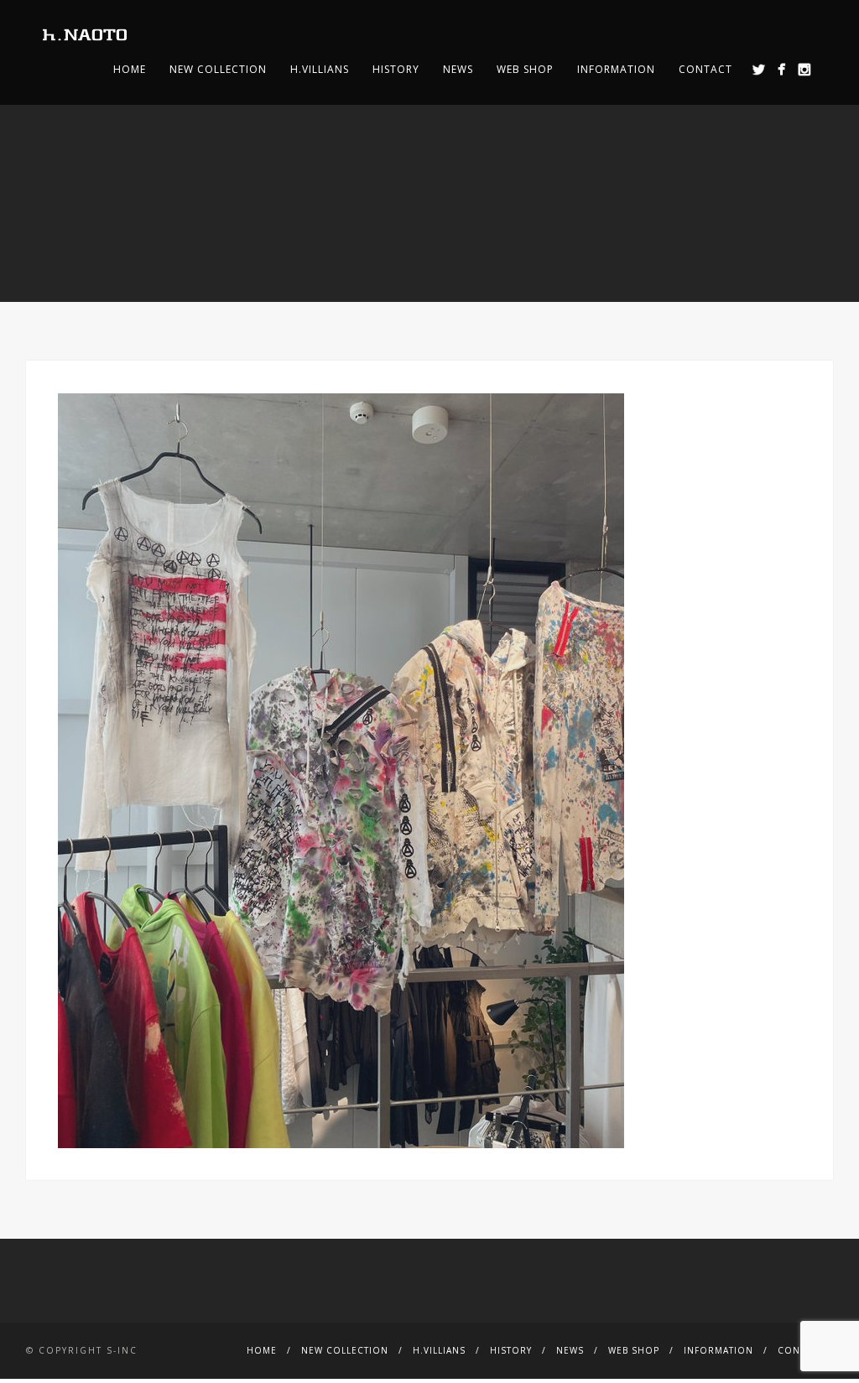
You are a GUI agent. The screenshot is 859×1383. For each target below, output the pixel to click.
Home (129, 69)
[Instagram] (804, 69)
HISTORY (395, 69)
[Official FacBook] (781, 69)
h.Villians (319, 69)
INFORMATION (616, 69)
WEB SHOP (525, 69)
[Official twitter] (758, 69)
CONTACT (705, 69)
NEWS (458, 69)
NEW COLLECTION (218, 69)
